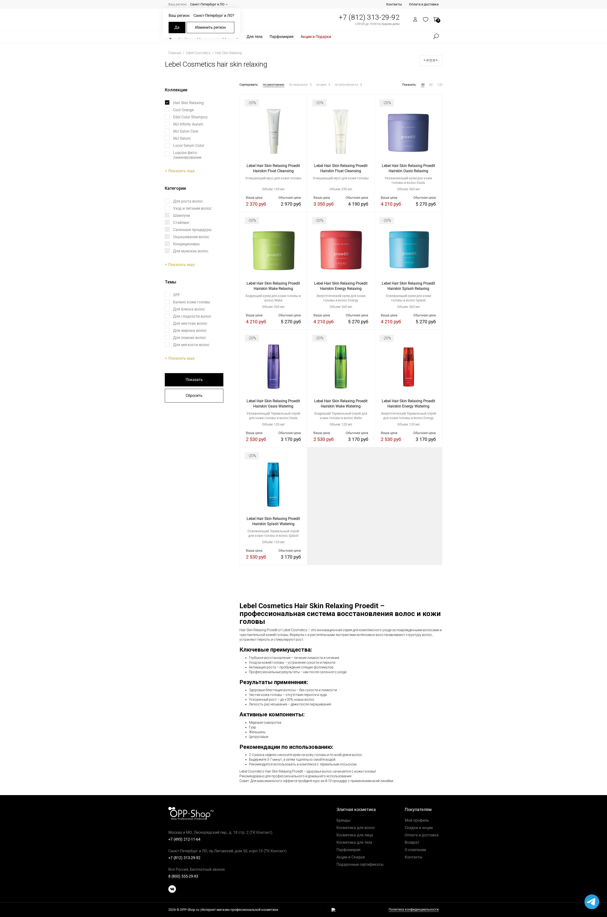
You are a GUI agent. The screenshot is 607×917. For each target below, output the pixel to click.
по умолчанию (273, 84)
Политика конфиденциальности (414, 909)
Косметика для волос (355, 827)
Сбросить (194, 395)
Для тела (254, 36)
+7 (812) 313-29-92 (369, 17)
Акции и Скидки (350, 857)
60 (430, 84)
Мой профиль (417, 820)
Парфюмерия (282, 36)
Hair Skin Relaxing (228, 53)
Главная (175, 53)
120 (439, 84)
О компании (415, 850)
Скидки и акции (419, 827)
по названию (298, 84)
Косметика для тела (354, 842)
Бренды (343, 820)
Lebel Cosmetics (198, 53)
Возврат (412, 842)
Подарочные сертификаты (359, 864)
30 (422, 84)
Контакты (394, 4)
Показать (194, 379)
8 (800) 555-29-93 (183, 876)
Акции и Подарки (316, 36)
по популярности (347, 84)
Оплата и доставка (424, 4)
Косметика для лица (354, 835)
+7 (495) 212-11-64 (184, 839)
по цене (321, 84)
